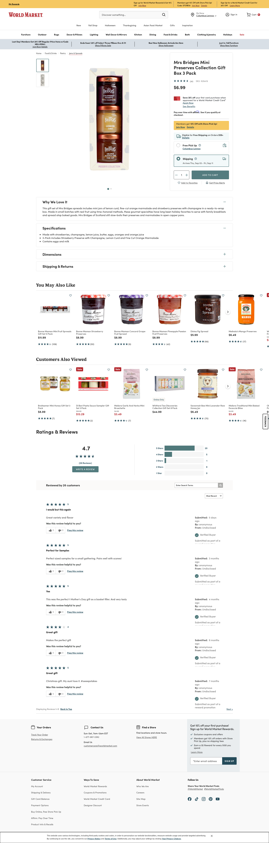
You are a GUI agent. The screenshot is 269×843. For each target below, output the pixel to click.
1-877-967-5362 (91, 737)
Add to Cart (210, 174)
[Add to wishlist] (70, 295)
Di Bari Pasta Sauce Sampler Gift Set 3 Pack (92, 407)
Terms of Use (111, 839)
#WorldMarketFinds (214, 789)
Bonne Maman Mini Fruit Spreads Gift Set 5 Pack (54, 332)
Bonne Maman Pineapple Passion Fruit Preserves (169, 332)
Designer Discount (93, 805)
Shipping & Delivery (41, 792)
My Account (37, 786)
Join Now (142, 5)
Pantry (63, 53)
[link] (253, 15)
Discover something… (114, 14)
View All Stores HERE (146, 737)
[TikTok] (196, 799)
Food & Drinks (51, 53)
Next (230, 709)
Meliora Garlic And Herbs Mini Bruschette (129, 407)
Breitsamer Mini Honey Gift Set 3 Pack (54, 407)
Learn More (235, 5)
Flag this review (75, 530)
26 (192, 81)
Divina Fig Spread (199, 331)
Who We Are (142, 786)
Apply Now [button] (188, 102)
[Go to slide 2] (111, 188)
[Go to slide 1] (108, 189)
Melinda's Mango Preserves (243, 331)
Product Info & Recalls (42, 824)
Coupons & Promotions (95, 792)
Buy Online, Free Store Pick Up (46, 811)
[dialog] (134, 837)
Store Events (142, 805)
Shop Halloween (166, 45)
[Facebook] (189, 799)
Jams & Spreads (75, 53)
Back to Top (66, 709)
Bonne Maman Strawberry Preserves (89, 332)
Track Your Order (39, 734)
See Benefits (189, 106)
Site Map (141, 798)
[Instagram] (203, 799)
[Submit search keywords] (164, 14)
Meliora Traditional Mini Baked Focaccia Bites (244, 407)
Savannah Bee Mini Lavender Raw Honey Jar (208, 407)
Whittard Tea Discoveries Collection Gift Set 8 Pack (164, 407)
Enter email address (205, 761)
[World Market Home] (26, 14)
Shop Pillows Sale (103, 45)
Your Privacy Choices (171, 839)
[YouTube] (217, 799)
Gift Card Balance (40, 798)
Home (38, 53)
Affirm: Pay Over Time (42, 818)
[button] (26, 34)
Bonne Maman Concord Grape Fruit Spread (129, 332)
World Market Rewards (95, 786)
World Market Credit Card (97, 798)
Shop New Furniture (229, 45)
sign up (229, 760)
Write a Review (85, 469)
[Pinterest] (210, 799)
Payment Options (40, 805)
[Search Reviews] (220, 485)
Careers (140, 792)
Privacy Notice (94, 839)
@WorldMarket (195, 789)
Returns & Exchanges (41, 739)
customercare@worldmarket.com (100, 745)
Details (204, 5)
